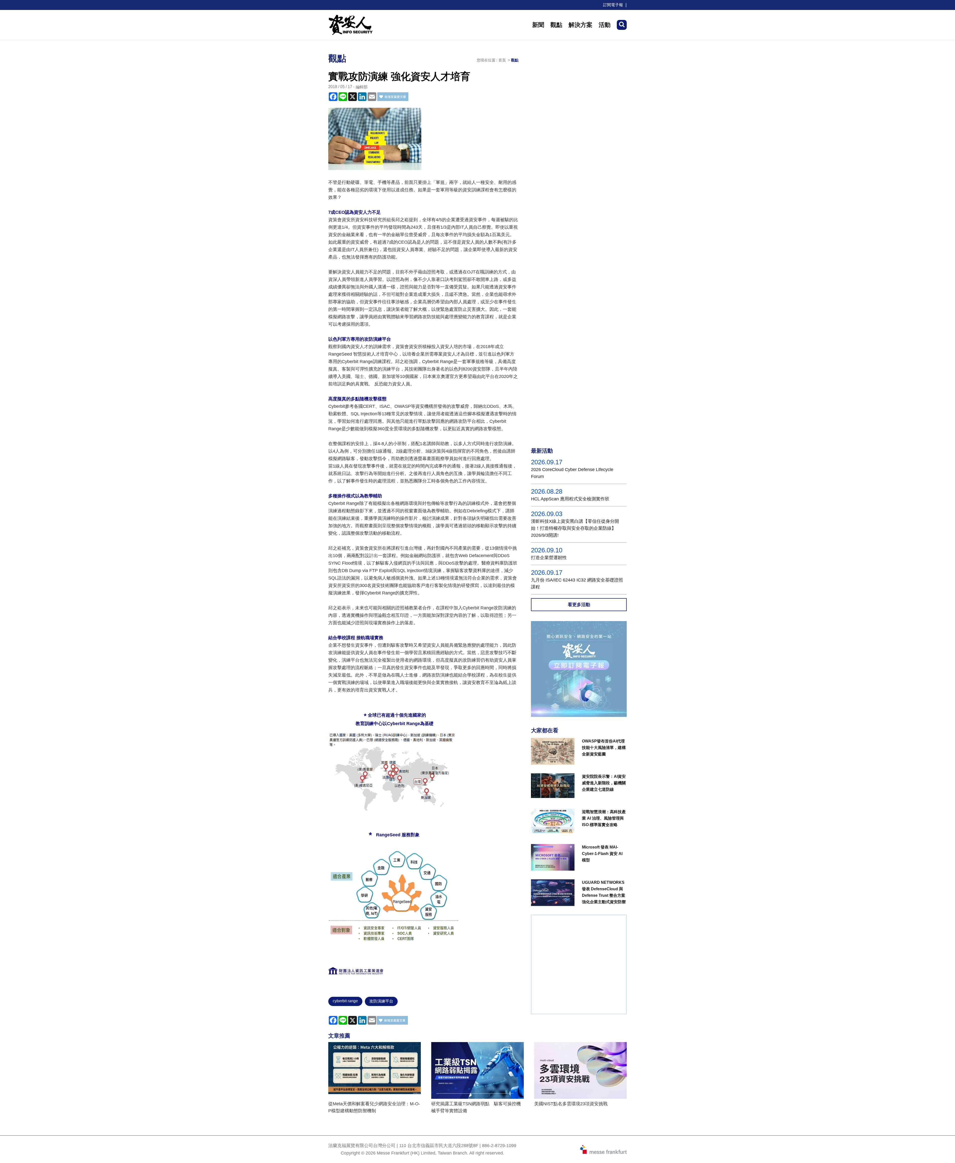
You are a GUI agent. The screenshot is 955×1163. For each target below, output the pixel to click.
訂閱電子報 (613, 5)
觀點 (556, 24)
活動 (605, 24)
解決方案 (580, 24)
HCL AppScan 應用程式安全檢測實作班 (570, 498)
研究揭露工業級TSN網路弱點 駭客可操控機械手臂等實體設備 (476, 1107)
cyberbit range (345, 1001)
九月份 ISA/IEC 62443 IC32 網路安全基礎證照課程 (577, 583)
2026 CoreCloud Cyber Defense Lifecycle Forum (572, 473)
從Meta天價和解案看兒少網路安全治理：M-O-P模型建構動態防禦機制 (374, 1107)
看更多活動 (579, 604)
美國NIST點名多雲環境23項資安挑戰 (571, 1103)
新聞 (538, 24)
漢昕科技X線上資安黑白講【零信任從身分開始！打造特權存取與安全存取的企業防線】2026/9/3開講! (575, 528)
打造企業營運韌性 (549, 557)
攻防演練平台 (381, 1001)
